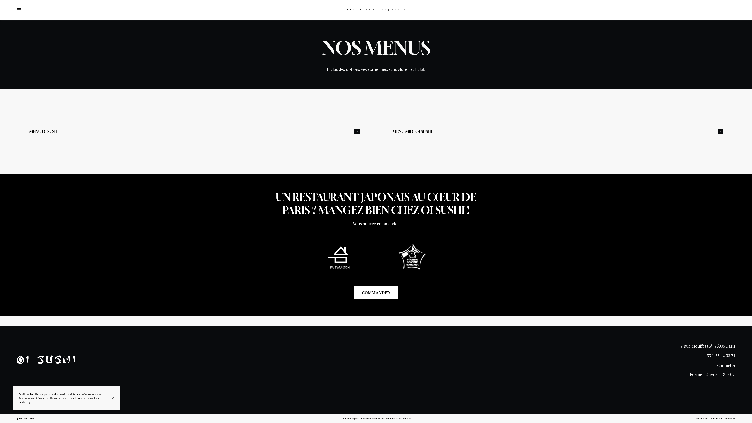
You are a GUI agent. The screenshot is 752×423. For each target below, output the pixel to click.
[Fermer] (112, 398)
